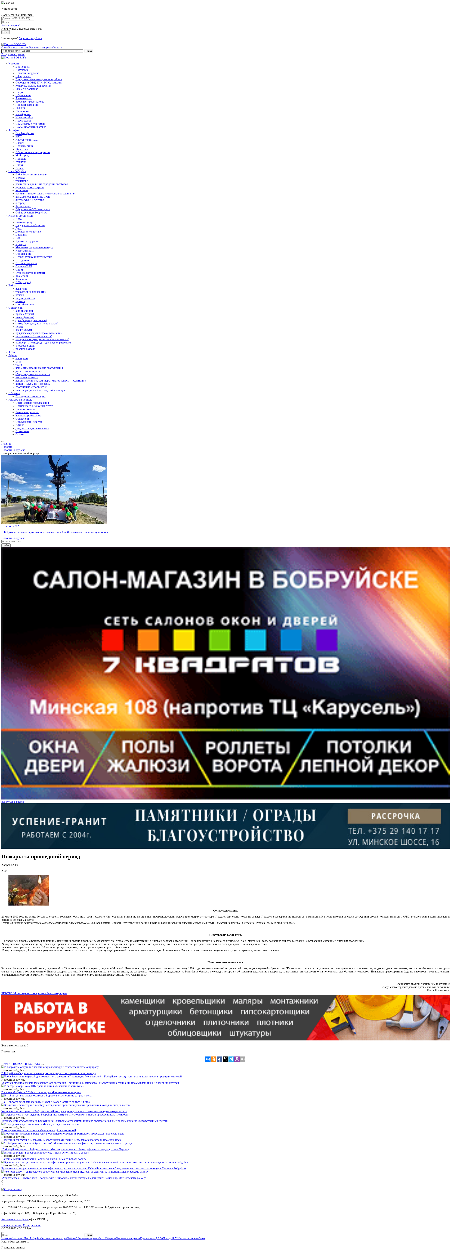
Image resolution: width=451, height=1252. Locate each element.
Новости (13, 63)
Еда (18, 237)
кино (18, 361)
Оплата (57, 47)
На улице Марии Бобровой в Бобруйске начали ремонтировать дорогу (43, 1158)
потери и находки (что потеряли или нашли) (42, 339)
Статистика (22, 431)
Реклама (36, 1225)
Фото (11, 352)
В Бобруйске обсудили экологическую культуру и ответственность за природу (48, 1073)
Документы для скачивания (32, 428)
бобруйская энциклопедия (31, 174)
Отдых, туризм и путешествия (34, 256)
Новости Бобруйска (27, 73)
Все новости (23, 66)
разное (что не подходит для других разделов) (43, 342)
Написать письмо (18, 47)
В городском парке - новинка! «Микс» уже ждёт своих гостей (38, 1130)
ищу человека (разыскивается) (34, 336)
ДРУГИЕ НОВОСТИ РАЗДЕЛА (20, 1063)
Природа (21, 158)
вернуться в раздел (12, 801)
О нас (4, 47)
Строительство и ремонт (30, 272)
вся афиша (22, 358)
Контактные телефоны (15, 1219)
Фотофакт (14, 130)
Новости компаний (27, 104)
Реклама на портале (41, 47)
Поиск (88, 51)
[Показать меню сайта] (2, 441)
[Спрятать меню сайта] (2, 1232)
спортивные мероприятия (31, 386)
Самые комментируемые (30, 123)
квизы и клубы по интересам (33, 383)
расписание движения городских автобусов (42, 183)
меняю (19, 326)
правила (20, 301)
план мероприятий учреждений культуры (40, 390)
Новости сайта (24, 117)
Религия (20, 107)
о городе (21, 203)
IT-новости (22, 111)
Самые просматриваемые (31, 126)
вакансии (21, 288)
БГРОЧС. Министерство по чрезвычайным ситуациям (34, 993)
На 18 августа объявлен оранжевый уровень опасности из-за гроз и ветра (45, 1101)
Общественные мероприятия (33, 152)
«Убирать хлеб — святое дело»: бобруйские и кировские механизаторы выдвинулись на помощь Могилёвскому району (73, 1177)
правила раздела (25, 348)
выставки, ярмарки (27, 377)
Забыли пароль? (11, 25)
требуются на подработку (31, 291)
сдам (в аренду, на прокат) (31, 320)
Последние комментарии (30, 396)
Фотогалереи (23, 206)
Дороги (20, 142)
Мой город (22, 155)
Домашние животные (28, 231)
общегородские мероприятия (33, 374)
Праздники (22, 260)
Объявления (15, 307)
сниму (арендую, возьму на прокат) (37, 323)
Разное (20, 168)
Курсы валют (151, 1238)
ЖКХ (19, 136)
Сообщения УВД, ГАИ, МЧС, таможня (39, 82)
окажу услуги (24, 329)
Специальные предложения (32, 402)
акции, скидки (24, 310)
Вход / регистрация (12, 54)
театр (19, 364)
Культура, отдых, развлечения (33, 85)
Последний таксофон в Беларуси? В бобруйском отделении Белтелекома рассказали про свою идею (61, 1139)
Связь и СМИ (24, 266)
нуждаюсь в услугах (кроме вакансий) (38, 332)
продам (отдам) (25, 313)
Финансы (21, 279)
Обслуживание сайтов (29, 421)
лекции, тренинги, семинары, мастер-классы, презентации (51, 380)
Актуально (22, 69)
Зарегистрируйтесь (30, 38)
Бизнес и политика (27, 88)
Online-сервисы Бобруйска (31, 212)
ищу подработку (25, 298)
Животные (22, 149)
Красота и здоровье (27, 241)
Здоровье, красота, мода (30, 101)
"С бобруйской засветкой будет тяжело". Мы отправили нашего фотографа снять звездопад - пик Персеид (65, 1149)
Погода (170, 1238)
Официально (23, 76)
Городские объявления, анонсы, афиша (39, 79)
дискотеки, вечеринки (29, 371)
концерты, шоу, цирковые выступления (39, 367)
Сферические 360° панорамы (33, 209)
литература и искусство (30, 199)
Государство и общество (30, 225)
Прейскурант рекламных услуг (34, 405)
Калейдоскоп (23, 114)
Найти (6, 545)
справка (20, 177)
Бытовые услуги (25, 222)
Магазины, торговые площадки (34, 247)
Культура (21, 161)
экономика (22, 190)
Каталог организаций (21, 215)
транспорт (22, 180)
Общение (14, 393)
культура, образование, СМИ (33, 196)
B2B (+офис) (23, 282)
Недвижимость (25, 250)
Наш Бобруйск (17, 171)
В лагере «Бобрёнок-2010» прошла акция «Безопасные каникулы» (41, 1092)
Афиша (12, 355)
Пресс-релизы (24, 120)
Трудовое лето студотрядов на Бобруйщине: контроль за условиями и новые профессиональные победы (63, 1120)
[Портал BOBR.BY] (13, 44)
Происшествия (24, 145)
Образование (23, 95)
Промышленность (26, 263)
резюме (20, 294)
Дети (18, 228)
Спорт (19, 92)
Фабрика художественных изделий (147, 1120)
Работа (12, 285)
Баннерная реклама (27, 412)
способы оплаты (25, 304)
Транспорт (22, 275)
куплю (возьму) (25, 317)
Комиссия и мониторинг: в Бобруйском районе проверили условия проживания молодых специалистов (64, 1111)
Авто (19, 218)
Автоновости (24, 98)
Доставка (21, 234)
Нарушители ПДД (27, 139)
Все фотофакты (25, 133)
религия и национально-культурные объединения (45, 193)
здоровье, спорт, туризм (30, 187)
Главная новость (25, 409)
